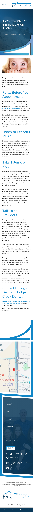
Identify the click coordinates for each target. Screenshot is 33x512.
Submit (10, 448)
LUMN (23, 505)
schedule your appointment (11, 108)
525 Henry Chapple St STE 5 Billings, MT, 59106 (17, 463)
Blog (5, 34)
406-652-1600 (13, 458)
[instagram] (11, 469)
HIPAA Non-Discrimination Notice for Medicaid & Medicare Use (16, 485)
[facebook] (7, 469)
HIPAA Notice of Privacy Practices (16, 482)
